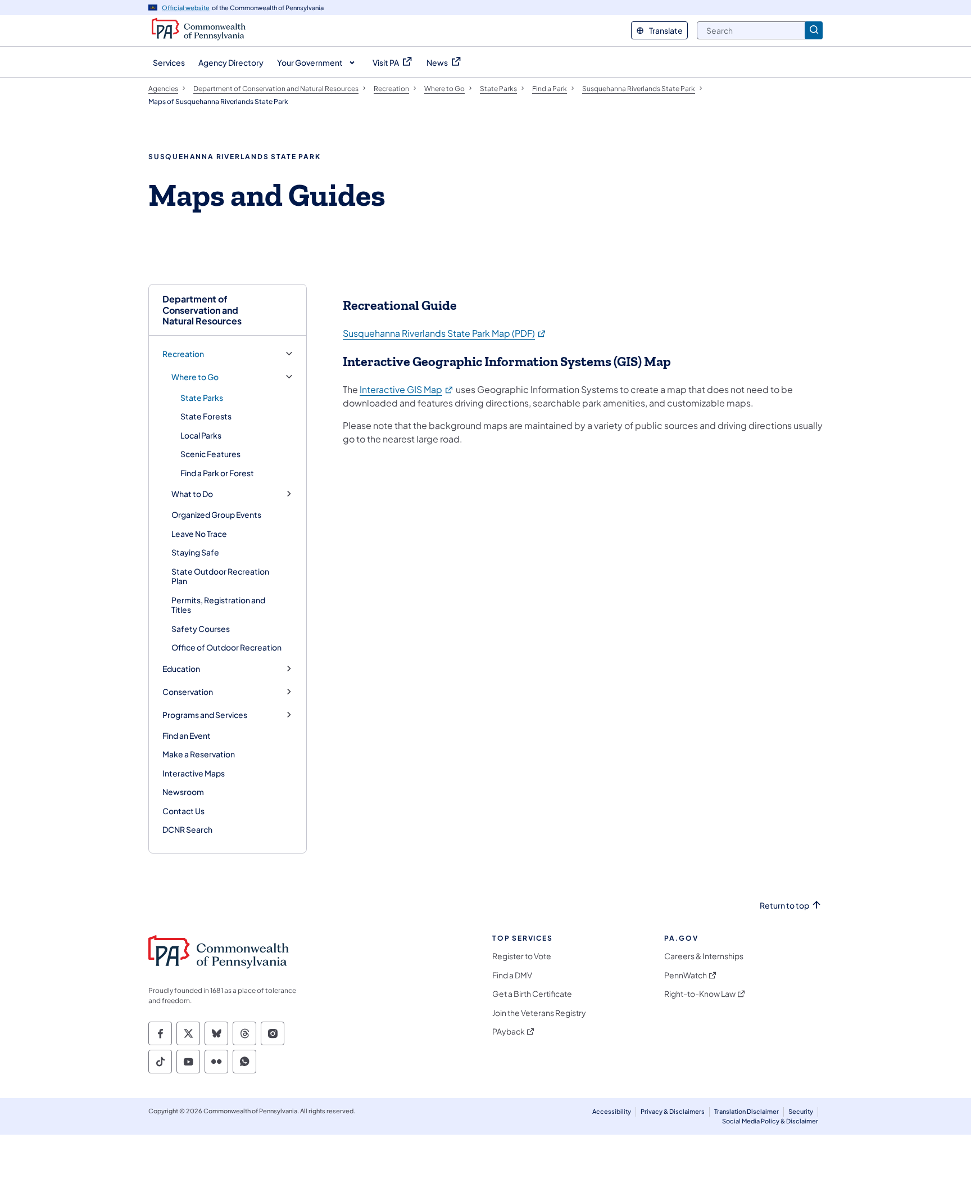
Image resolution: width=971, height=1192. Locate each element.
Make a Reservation (198, 754)
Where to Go (195, 377)
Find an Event (186, 735)
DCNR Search (187, 829)
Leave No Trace (199, 534)
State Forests (206, 416)
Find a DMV (512, 975)
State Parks (201, 397)
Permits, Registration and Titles (218, 605)
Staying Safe (195, 552)
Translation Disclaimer (746, 1111)
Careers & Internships (703, 956)
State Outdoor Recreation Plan (220, 576)
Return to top (784, 905)
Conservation (187, 692)
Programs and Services (204, 715)
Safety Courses (200, 629)
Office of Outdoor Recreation (226, 647)
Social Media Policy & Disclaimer (770, 1121)
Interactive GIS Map (407, 389)
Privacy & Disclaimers (673, 1111)
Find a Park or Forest (217, 473)
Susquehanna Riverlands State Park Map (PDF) (445, 333)
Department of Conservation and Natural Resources (202, 310)
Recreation (183, 354)
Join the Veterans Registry (539, 1013)
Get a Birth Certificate (532, 994)
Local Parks (200, 435)
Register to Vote (521, 956)
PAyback (508, 1031)
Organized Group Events (216, 514)
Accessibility (611, 1111)
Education (181, 669)
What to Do (192, 494)
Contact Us (183, 811)
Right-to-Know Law (700, 994)
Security (800, 1111)
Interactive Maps (193, 773)
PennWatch (685, 975)
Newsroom (183, 792)
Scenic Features (210, 454)
